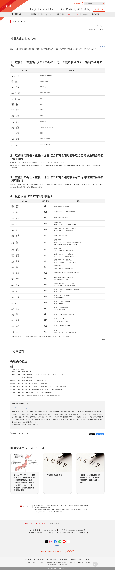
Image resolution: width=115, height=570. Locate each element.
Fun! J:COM (39, 533)
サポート (72, 530)
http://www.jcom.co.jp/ (19, 408)
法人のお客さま (51, 564)
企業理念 (33, 14)
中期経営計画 (59, 14)
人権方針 (42, 562)
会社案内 (85, 14)
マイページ (65, 533)
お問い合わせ (76, 3)
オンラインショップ (50, 530)
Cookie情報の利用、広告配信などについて (56, 562)
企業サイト (82, 533)
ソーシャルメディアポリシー (30, 562)
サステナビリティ (46, 14)
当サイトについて (63, 564)
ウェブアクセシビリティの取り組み (68, 559)
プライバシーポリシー (52, 559)
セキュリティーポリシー (84, 559)
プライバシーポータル (39, 559)
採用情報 (95, 14)
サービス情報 (34, 530)
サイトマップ (28, 559)
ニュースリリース (73, 14)
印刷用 (103, 47)
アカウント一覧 (57, 545)
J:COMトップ (28, 524)
